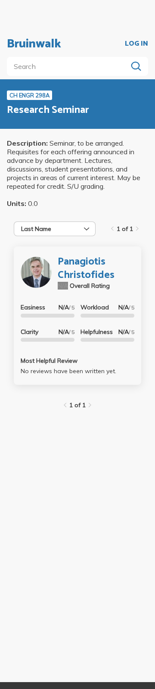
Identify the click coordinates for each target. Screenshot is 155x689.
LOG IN (136, 44)
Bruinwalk (34, 43)
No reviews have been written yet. (68, 371)
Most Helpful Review (49, 361)
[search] (69, 66)
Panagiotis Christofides (86, 268)
